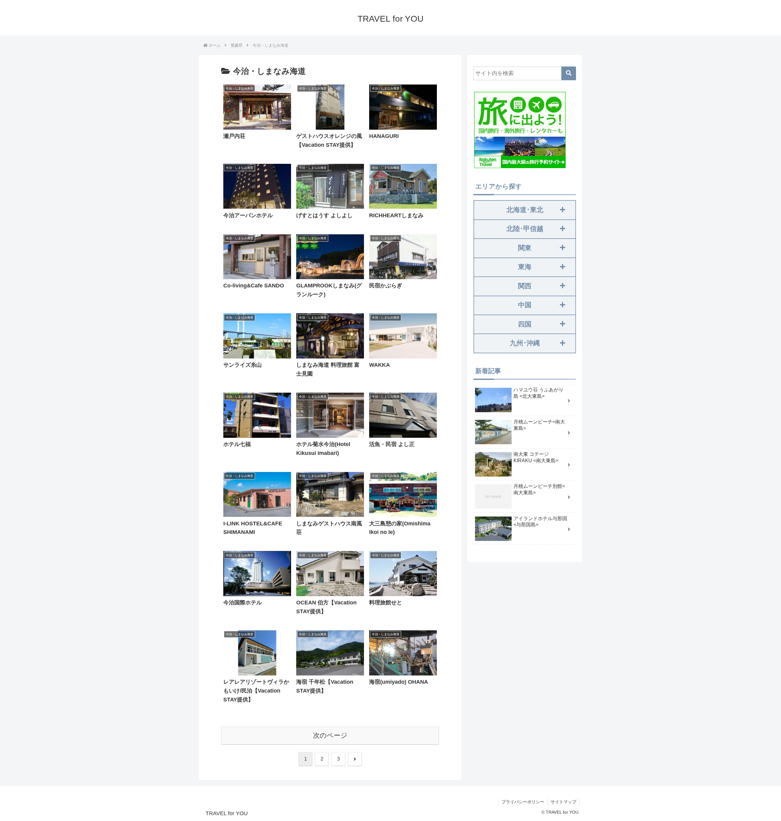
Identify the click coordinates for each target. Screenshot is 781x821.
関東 (524, 248)
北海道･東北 (524, 210)
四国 (524, 324)
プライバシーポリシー (523, 801)
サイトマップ (563, 801)
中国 (524, 305)
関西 (524, 286)
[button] (568, 73)
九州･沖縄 (525, 343)
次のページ (330, 735)
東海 (524, 267)
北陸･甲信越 (524, 228)
